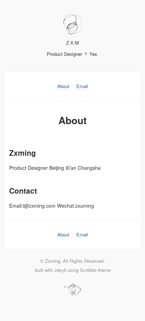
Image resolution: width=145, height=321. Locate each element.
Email (82, 86)
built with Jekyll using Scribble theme (73, 270)
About (63, 86)
